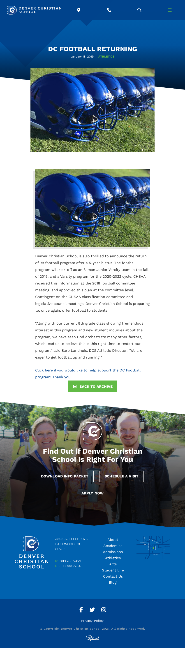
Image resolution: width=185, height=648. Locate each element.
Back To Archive (96, 386)
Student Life (113, 570)
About (112, 539)
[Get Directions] (79, 10)
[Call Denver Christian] (109, 10)
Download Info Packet (64, 476)
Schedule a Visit (121, 476)
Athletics (113, 558)
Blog (113, 582)
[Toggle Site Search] (139, 10)
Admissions (113, 552)
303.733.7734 (70, 566)
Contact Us (113, 576)
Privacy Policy (92, 620)
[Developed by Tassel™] (92, 638)
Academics (112, 546)
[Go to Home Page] (34, 10)
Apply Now (92, 493)
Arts (113, 564)
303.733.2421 (70, 561)
